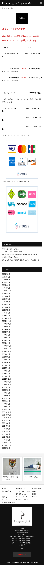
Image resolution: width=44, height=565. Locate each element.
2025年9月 (6, 293)
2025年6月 (6, 302)
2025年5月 (6, 304)
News (34, 491)
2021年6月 (6, 429)
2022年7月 (6, 393)
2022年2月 (6, 406)
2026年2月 (6, 285)
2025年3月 (6, 310)
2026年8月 (6, 274)
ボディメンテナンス (22, 500)
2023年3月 (6, 371)
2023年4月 (6, 368)
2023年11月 (6, 348)
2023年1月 (6, 376)
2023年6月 (6, 362)
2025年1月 (6, 315)
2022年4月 (6, 401)
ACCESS (4, 500)
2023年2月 (6, 373)
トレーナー (5, 494)
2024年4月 (6, 335)
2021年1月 (6, 440)
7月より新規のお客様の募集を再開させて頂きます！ (21, 254)
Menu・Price (20, 488)
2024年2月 (6, 340)
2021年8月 (6, 423)
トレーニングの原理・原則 (12, 251)
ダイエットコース (21, 497)
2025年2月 (6, 313)
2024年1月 (6, 343)
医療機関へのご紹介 (8, 502)
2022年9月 (6, 387)
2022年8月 (6, 390)
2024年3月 (6, 337)
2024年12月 (6, 318)
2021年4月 (6, 434)
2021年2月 (6, 437)
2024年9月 (6, 326)
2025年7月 (6, 299)
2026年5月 (6, 282)
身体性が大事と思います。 (12, 257)
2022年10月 (6, 384)
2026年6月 (6, 279)
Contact (34, 497)
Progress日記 (36, 488)
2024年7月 (6, 332)
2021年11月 (6, 415)
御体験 (34, 494)
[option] (12, 469)
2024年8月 (6, 329)
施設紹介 (5, 497)
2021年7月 (6, 426)
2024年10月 (6, 324)
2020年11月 (6, 445)
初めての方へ (6, 491)
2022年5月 (6, 398)
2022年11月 (6, 382)
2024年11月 (6, 321)
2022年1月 (6, 409)
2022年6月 (6, 395)
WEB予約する (22, 554)
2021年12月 (6, 412)
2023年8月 (6, 357)
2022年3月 (6, 404)
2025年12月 (6, 290)
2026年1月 (6, 288)
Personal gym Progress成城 (17, 3)
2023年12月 (6, 346)
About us (5, 488)
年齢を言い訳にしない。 (11, 249)
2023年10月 (6, 351)
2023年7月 (6, 360)
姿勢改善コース (21, 494)
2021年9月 (6, 420)
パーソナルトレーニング (24, 491)
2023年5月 (6, 365)
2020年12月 (6, 442)
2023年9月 (6, 354)
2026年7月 (6, 277)
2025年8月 (6, 296)
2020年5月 (6, 448)
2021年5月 (6, 431)
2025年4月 (6, 307)
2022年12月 (6, 379)
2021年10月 (6, 418)
